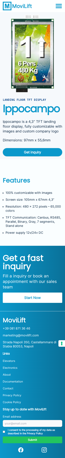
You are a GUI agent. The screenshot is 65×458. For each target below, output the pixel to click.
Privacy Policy (12, 395)
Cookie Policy (12, 402)
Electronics (10, 367)
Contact (8, 388)
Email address (12, 416)
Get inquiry (32, 152)
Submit (32, 439)
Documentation (13, 381)
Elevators (9, 361)
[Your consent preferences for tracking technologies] (61, 343)
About (7, 374)
